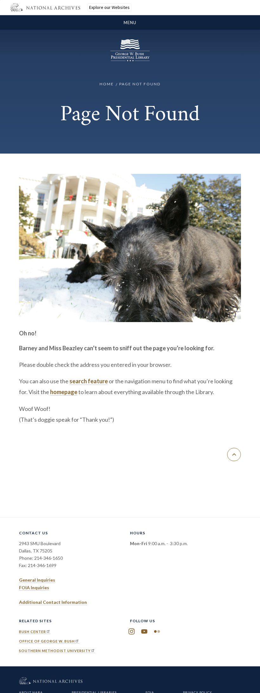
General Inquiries (37, 580)
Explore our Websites (109, 7)
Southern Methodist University (55, 651)
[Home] (130, 59)
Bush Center (32, 632)
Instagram (131, 631)
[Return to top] (234, 454)
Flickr (157, 631)
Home (107, 84)
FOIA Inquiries (34, 587)
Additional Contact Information (53, 602)
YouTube (144, 631)
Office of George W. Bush (47, 641)
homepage (63, 391)
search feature (88, 381)
